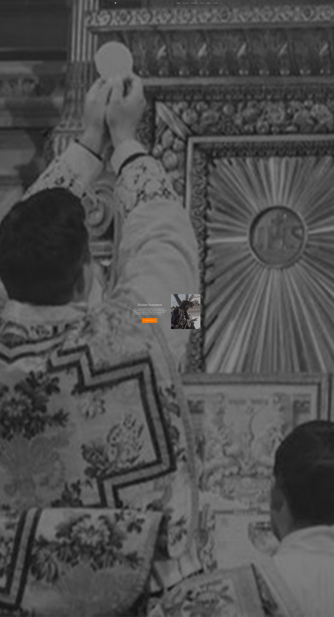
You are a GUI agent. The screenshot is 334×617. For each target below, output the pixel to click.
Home (178, 3)
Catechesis (194, 3)
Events (202, 3)
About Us (185, 3)
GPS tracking (162, 314)
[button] (149, 320)
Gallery (209, 3)
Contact (215, 3)
